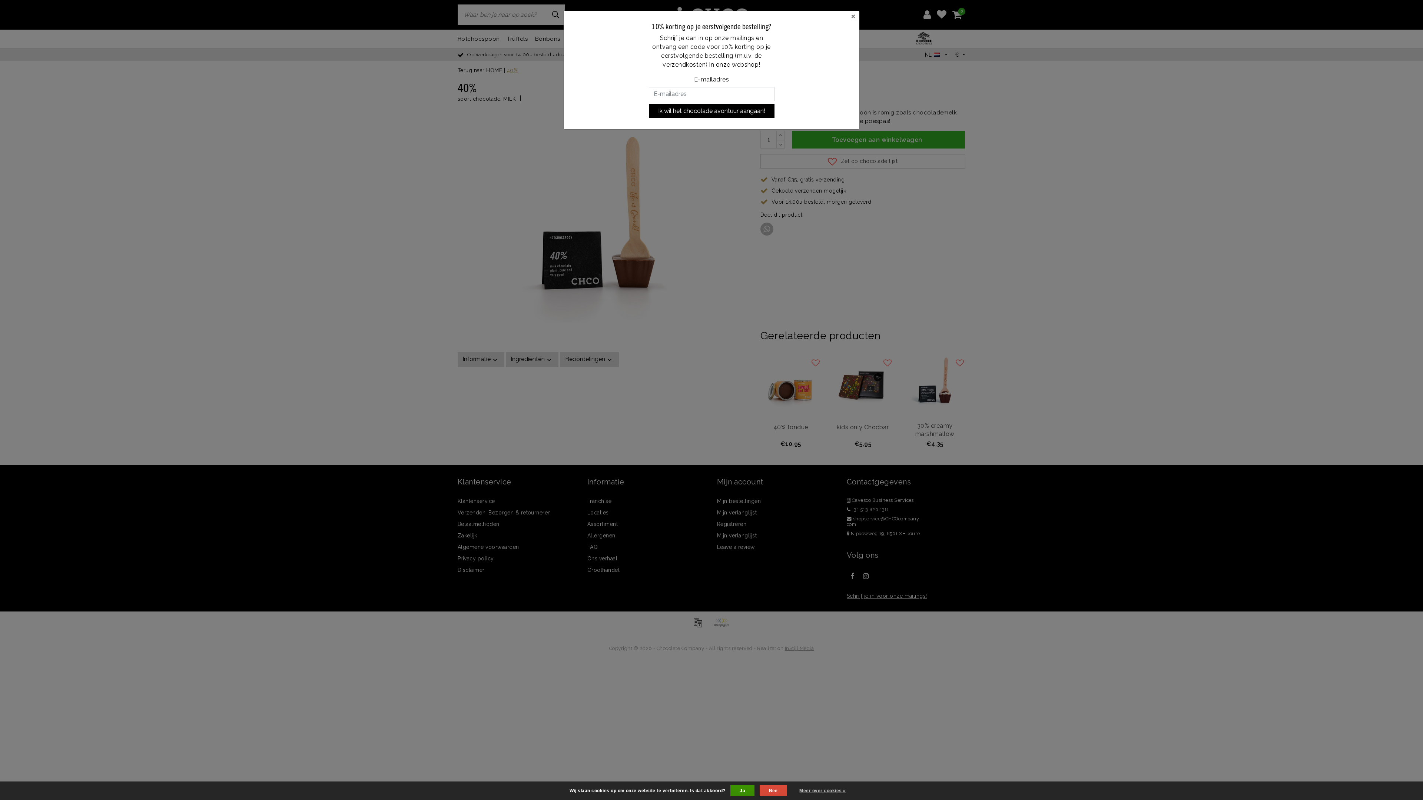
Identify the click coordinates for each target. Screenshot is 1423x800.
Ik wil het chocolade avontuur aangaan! (711, 110)
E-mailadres (711, 79)
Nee (773, 790)
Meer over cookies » (822, 790)
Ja (742, 790)
